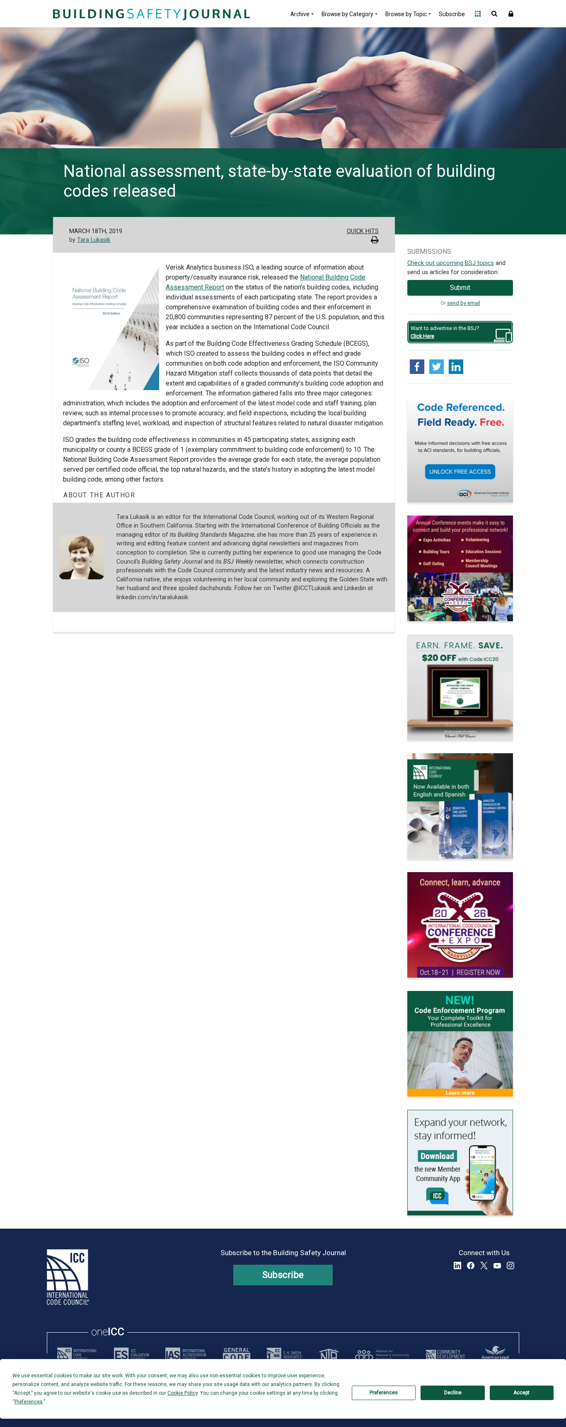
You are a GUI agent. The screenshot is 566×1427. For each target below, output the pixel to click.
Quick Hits (363, 231)
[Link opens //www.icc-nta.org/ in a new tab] (329, 1355)
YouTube (497, 1265)
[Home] (150, 13)
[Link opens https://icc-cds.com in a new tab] (445, 1355)
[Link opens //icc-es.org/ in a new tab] (131, 1355)
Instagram (510, 1265)
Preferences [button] (29, 1402)
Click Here (422, 336)
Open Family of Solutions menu (477, 13)
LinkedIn (457, 1265)
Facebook (471, 1265)
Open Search (494, 13)
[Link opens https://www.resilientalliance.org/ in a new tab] (382, 1355)
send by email (463, 303)
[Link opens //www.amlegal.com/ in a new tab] (495, 1355)
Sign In (511, 13)
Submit (460, 288)
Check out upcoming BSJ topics (450, 263)
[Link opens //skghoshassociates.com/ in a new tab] (284, 1355)
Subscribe (452, 14)
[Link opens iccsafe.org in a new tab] (77, 1355)
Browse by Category (347, 14)
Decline (453, 1393)
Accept (521, 1393)
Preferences (384, 1393)
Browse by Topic (406, 14)
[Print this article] (375, 240)
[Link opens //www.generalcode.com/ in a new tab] (236, 1355)
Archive (300, 14)
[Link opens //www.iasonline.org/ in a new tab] (185, 1355)
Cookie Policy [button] (182, 1393)
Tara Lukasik (93, 239)
